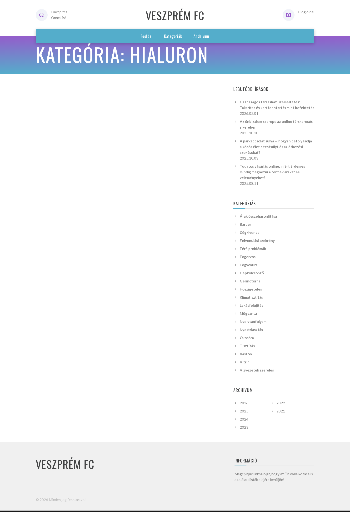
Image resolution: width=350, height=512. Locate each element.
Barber (245, 224)
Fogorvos (247, 257)
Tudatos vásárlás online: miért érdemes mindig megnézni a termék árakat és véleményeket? (272, 172)
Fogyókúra (249, 265)
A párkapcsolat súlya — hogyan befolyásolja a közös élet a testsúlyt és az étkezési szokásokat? (276, 147)
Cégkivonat (249, 232)
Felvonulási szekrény (257, 240)
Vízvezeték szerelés (257, 370)
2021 (280, 411)
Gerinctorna (250, 281)
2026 (244, 403)
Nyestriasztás (251, 329)
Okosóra (247, 338)
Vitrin (245, 362)
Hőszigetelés (251, 289)
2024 (244, 419)
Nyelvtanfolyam (253, 321)
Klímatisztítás (251, 297)
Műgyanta (248, 313)
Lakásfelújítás (251, 305)
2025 (244, 411)
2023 (244, 427)
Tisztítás (247, 346)
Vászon (246, 354)
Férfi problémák (253, 248)
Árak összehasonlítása (258, 216)
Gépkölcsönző (252, 273)
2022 (280, 403)
